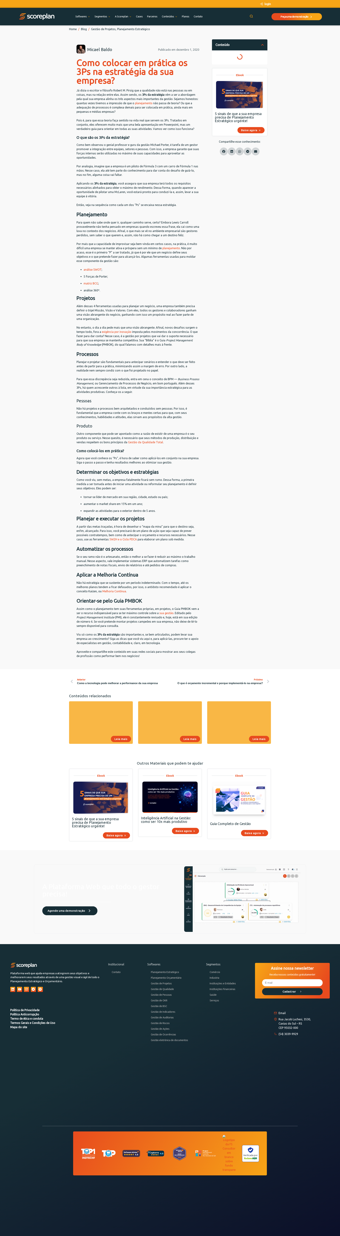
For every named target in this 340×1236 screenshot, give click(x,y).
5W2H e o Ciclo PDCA (123, 539)
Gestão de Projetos (103, 29)
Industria (214, 977)
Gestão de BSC (159, 1006)
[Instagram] (26, 989)
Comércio (215, 972)
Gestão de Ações (160, 1028)
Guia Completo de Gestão (230, 824)
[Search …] (251, 16)
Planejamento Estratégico (133, 29)
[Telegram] (33, 989)
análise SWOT (92, 269)
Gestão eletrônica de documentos (169, 1040)
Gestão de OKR (159, 1000)
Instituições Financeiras (222, 989)
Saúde (213, 994)
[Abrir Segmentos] (109, 16)
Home (73, 29)
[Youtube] (19, 989)
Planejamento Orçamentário (166, 977)
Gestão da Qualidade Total (145, 442)
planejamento (143, 103)
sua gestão (166, 613)
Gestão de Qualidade (162, 989)
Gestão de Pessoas (161, 994)
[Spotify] (40, 989)
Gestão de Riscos (160, 1023)
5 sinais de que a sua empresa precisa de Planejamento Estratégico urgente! (238, 117)
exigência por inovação (116, 331)
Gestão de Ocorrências (163, 1034)
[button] (262, 44)
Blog (84, 29)
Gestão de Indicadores (163, 1011)
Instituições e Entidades (223, 983)
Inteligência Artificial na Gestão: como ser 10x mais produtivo (166, 820)
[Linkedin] (12, 989)
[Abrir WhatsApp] (331, 1227)
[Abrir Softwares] (89, 16)
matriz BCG (91, 283)
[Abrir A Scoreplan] (130, 16)
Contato (116, 972)
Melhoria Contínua (114, 591)
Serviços (214, 1000)
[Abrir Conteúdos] (176, 16)
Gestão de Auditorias (162, 1017)
